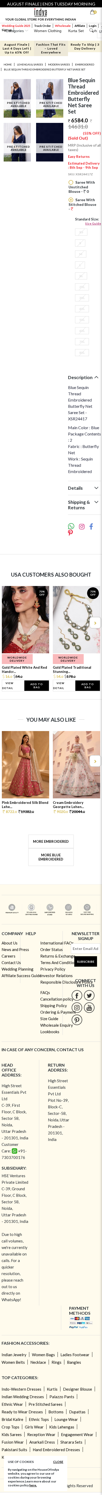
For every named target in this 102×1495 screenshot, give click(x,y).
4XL (82, 309)
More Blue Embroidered (50, 857)
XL (81, 276)
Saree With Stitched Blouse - (82, 204)
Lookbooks (49, 1031)
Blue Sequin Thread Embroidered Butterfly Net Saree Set (44, 69)
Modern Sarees (59, 64)
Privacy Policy (52, 969)
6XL (82, 331)
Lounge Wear (66, 1419)
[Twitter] (89, 995)
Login (93, 25)
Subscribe (85, 962)
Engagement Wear (77, 1434)
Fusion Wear (13, 1442)
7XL (82, 342)
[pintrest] (77, 1019)
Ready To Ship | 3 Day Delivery (85, 46)
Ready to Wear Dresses (22, 1411)
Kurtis (52, 1389)
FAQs (45, 992)
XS (81, 232)
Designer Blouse (77, 1389)
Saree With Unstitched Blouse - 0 (82, 187)
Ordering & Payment (58, 1012)
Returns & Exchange (57, 956)
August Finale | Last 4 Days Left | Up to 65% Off (17, 48)
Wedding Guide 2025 (16, 25)
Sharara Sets (71, 1442)
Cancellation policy (56, 999)
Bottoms (56, 1411)
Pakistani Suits (14, 1449)
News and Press (15, 949)
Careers (8, 956)
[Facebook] (77, 995)
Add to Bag (36, 686)
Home (8, 64)
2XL (82, 287)
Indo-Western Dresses (21, 1389)
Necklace (38, 1362)
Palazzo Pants (61, 1396)
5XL (82, 320)
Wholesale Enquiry (56, 1025)
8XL (82, 353)
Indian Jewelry (14, 1354)
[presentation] (7, 623)
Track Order (42, 25)
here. (33, 1485)
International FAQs (57, 943)
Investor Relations (56, 975)
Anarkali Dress (42, 1442)
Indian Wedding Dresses (23, 1396)
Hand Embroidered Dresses (56, 1449)
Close (58, 1462)
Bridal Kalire (12, 1419)
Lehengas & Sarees (30, 64)
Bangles (74, 1362)
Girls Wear (34, 1427)
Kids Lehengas (61, 1427)
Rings (56, 1362)
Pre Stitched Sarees (46, 1404)
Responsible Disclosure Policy (66, 982)
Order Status (51, 949)
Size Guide (93, 223)
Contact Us (11, 962)
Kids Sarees (12, 1434)
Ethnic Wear (12, 1404)
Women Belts (13, 1362)
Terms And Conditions (59, 962)
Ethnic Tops (39, 1419)
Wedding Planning (17, 969)
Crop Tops (10, 1427)
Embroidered (84, 64)
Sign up (7, 30)
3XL (82, 298)
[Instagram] (77, 1007)
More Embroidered (51, 841)
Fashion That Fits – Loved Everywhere (51, 48)
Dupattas (77, 1411)
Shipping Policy (53, 1005)
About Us (10, 943)
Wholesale (63, 26)
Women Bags (43, 1354)
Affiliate (80, 25)
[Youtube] (89, 1007)
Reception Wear (41, 1434)
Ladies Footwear (74, 1354)
